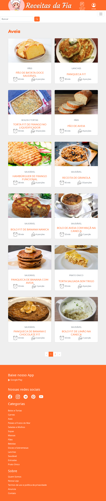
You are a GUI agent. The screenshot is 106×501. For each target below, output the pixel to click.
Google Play (16, 379)
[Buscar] (37, 19)
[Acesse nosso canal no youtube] (41, 396)
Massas (11, 435)
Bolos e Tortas (15, 410)
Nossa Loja (13, 480)
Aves (10, 418)
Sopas (11, 431)
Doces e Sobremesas (18, 447)
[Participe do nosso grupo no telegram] (26, 396)
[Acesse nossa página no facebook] (10, 396)
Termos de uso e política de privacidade (27, 485)
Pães (10, 439)
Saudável (12, 456)
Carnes (11, 414)
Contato (12, 493)
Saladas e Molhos (16, 427)
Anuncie (12, 489)
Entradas (12, 460)
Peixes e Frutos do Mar (19, 423)
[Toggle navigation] (100, 14)
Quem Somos (14, 476)
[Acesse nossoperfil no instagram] (18, 396)
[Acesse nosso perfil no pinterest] (33, 396)
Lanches (12, 452)
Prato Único (14, 464)
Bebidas (12, 443)
